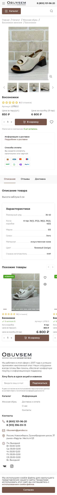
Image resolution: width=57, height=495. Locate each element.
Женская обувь (9, 402)
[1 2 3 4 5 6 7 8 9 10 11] (25, 292)
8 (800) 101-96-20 (16, 421)
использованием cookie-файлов (18, 484)
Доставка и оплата (31, 402)
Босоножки (8, 318)
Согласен (28, 490)
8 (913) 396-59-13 (16, 425)
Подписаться (39, 383)
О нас (24, 406)
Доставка (40, 179)
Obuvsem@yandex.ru (16, 430)
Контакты (26, 410)
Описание (10, 179)
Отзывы (25, 179)
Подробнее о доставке (16, 139)
